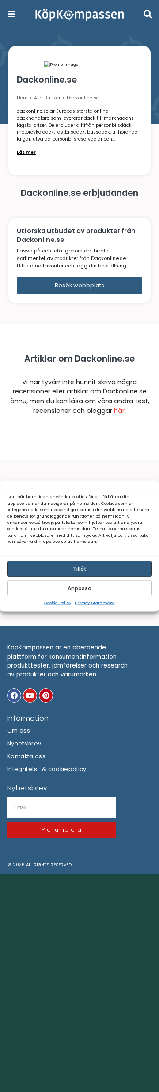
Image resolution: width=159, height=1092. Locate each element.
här (119, 410)
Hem (22, 98)
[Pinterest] (46, 695)
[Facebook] (14, 695)
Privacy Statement (95, 603)
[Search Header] (148, 14)
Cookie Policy (57, 603)
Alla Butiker (47, 98)
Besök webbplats (79, 285)
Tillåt (80, 569)
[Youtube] (30, 695)
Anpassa (79, 588)
